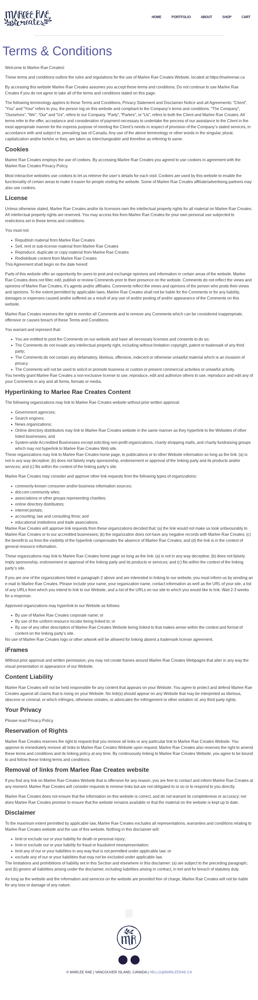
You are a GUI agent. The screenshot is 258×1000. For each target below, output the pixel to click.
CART (246, 17)
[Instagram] (122, 959)
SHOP (227, 17)
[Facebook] (135, 959)
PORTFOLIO (181, 17)
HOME (157, 17)
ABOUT (206, 17)
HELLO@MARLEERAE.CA (171, 972)
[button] (129, 913)
